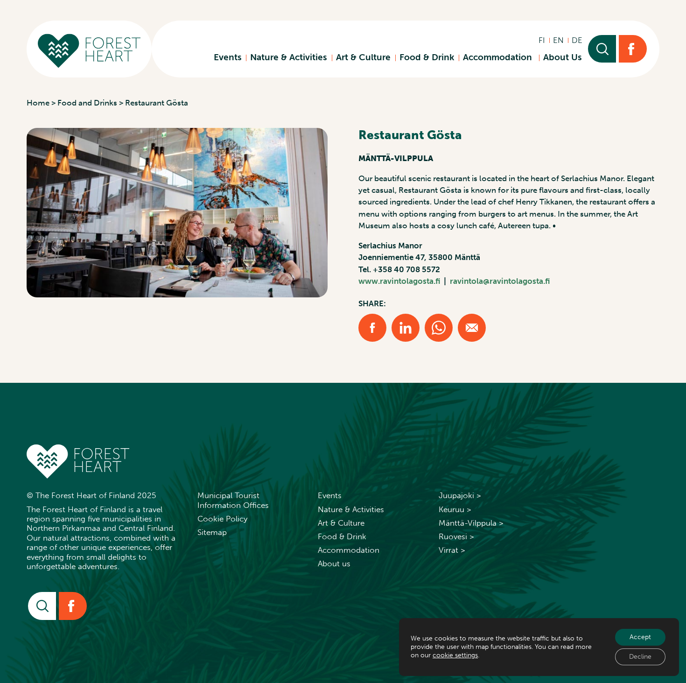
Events (228, 57)
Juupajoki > (460, 495)
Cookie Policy (222, 518)
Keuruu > (455, 509)
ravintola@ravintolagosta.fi (500, 281)
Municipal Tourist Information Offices (233, 500)
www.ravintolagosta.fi (399, 281)
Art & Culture (363, 57)
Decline (640, 657)
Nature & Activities (288, 57)
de (577, 40)
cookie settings (455, 655)
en (558, 40)
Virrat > (452, 550)
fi (542, 40)
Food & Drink (426, 57)
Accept (640, 637)
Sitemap (212, 532)
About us (334, 563)
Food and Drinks (87, 102)
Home (38, 102)
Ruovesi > (456, 536)
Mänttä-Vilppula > (471, 523)
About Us (562, 57)
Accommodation (498, 57)
